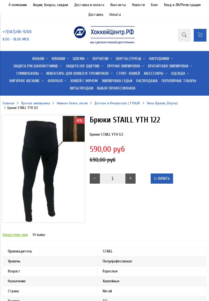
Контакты (118, 5)
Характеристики (15, 234)
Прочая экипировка (35, 103)
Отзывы (39, 234)
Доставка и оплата (89, 5)
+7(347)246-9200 (17, 31)
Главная (8, 103)
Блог (154, 5)
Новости (138, 5)
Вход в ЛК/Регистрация (182, 5)
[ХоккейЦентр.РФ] (104, 43)
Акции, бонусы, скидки (50, 5)
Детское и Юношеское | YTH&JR (117, 103)
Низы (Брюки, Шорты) (162, 103)
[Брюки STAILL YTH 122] (44, 221)
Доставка (95, 14)
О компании (18, 5)
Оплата (115, 14)
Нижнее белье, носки (72, 103)
